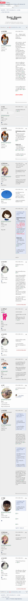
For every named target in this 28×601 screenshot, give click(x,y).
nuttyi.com (22, 528)
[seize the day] (1, 376)
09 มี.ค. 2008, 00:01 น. (19, 558)
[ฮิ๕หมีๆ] (1, 328)
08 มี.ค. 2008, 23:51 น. (19, 359)
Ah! (3, 385)
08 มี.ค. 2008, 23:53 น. (19, 385)
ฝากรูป (22, 116)
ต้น (3, 359)
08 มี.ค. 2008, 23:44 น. (19, 261)
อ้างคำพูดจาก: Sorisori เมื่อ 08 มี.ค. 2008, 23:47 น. (20, 415)
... (18, 27)
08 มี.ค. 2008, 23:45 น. (19, 308)
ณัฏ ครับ (17, 528)
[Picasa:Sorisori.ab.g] (1, 281)
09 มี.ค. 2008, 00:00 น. (19, 532)
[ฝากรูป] (1, 122)
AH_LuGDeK (21, 395)
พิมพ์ (26, 27)
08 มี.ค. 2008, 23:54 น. (19, 410)
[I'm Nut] (1, 520)
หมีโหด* (5, 309)
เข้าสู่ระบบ (15, 4)
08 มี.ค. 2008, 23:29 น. (19, 106)
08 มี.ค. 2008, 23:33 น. (19, 189)
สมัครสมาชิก (22, 4)
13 (19, 27)
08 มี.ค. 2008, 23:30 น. (19, 128)
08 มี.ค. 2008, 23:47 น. (19, 334)
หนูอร (4, 208)
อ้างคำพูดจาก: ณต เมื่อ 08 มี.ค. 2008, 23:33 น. (20, 450)
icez (4, 107)
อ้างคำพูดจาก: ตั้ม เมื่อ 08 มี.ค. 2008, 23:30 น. (20, 213)
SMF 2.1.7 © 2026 (10, 598)
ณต (3, 189)
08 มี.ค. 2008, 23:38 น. (19, 208)
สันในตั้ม (5, 31)
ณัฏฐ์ (4, 498)
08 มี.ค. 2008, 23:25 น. (19, 31)
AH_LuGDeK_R (18, 396)
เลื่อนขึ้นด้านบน (3, 592)
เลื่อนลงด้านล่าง (3, 27)
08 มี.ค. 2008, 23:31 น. (19, 163)
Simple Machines (18, 598)
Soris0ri (5, 262)
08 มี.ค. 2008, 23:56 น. (19, 497)
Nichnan (5, 163)
